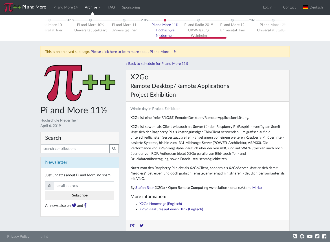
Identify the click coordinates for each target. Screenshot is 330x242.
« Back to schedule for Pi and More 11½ (157, 63)
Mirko (257, 188)
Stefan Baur (144, 188)
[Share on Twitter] (141, 225)
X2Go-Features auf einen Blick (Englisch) (171, 209)
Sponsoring (131, 7)
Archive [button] (91, 7)
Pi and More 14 (65, 7)
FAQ (111, 7)
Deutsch (315, 7)
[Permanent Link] (132, 225)
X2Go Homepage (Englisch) (160, 204)
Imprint (42, 236)
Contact (289, 7)
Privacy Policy (18, 236)
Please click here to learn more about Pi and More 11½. (134, 52)
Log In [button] (268, 7)
